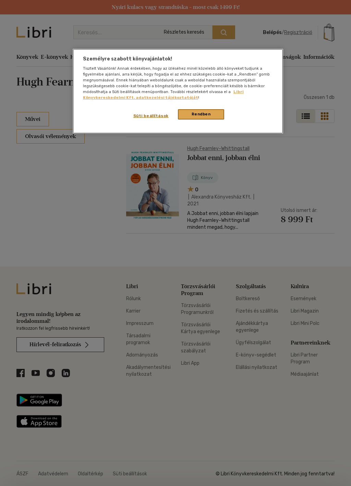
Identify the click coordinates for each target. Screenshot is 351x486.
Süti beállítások (151, 115)
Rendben (201, 114)
